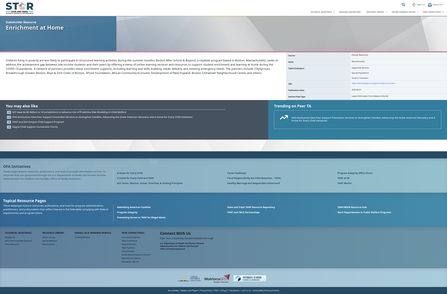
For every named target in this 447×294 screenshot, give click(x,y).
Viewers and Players (189, 290)
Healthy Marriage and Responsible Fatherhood (253, 183)
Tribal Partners (128, 251)
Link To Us (246, 290)
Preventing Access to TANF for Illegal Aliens (141, 217)
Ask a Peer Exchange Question (18, 240)
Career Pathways (236, 173)
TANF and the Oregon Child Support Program (38, 121)
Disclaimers (235, 290)
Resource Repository (350, 12)
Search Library (48, 237)
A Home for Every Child (130, 173)
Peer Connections (432, 12)
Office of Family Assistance (172, 249)
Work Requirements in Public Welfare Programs (364, 212)
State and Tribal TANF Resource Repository (251, 207)
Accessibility (173, 290)
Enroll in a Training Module (93, 232)
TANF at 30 (343, 178)
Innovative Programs (131, 237)
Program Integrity (127, 212)
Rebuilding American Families (134, 207)
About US (421, 5)
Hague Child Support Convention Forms (35, 126)
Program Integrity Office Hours (354, 173)
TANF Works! (344, 183)
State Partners (128, 247)
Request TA (10, 237)
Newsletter (437, 5)
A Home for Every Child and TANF (135, 178)
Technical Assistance (321, 12)
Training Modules (82, 237)
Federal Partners (129, 244)
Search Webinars (49, 240)
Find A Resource (12, 244)
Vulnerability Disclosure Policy (266, 290)
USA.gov (224, 290)
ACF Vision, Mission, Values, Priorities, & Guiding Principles (150, 183)
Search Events (48, 244)
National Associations (131, 258)
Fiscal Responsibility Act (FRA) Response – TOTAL (254, 178)
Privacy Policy (206, 290)
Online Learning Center (403, 12)
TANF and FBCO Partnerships (243, 212)
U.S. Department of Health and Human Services (182, 243)
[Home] (17, 8)
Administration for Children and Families (179, 246)
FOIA (216, 290)
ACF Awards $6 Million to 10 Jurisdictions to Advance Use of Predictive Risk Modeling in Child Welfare (69, 112)
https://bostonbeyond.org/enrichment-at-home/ (373, 83)
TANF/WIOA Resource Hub (352, 207)
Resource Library (375, 12)
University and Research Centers (136, 254)
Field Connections (129, 240)
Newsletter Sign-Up (130, 261)
